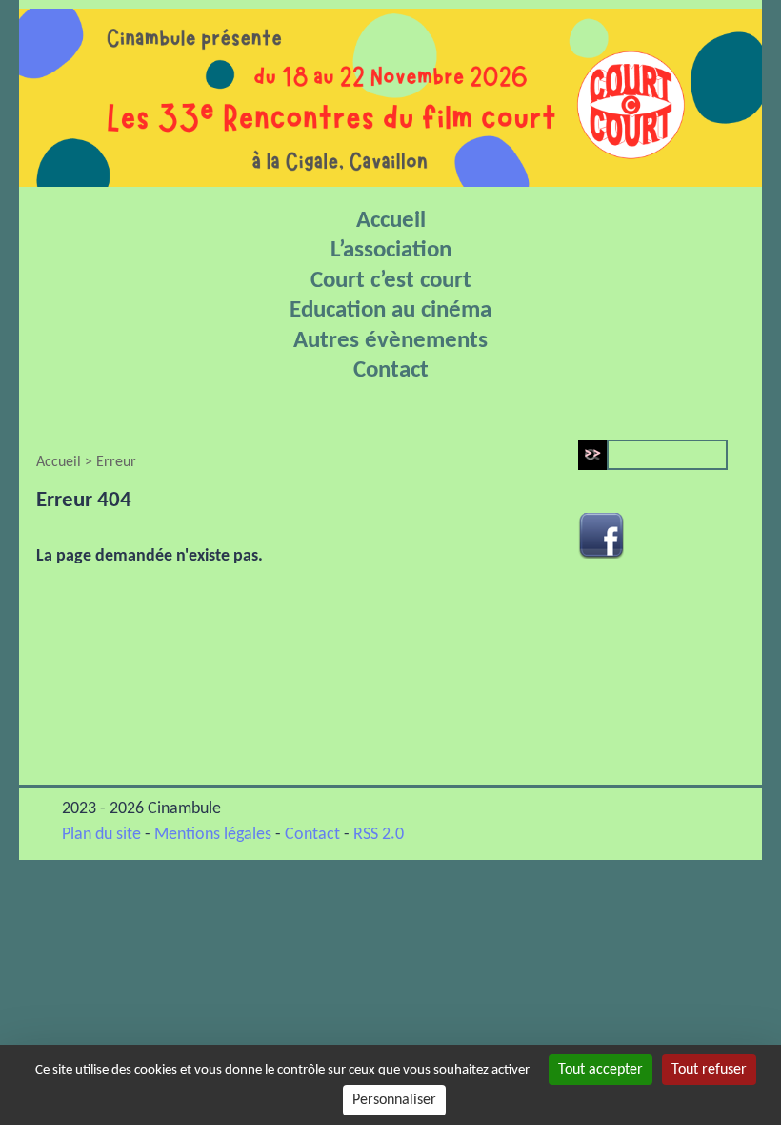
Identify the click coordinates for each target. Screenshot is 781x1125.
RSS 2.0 (378, 835)
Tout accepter (600, 1069)
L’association (390, 250)
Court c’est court (390, 281)
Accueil (391, 221)
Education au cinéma (390, 310)
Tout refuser (709, 1069)
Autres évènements (390, 341)
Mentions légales (212, 835)
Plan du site (101, 835)
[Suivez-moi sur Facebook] (601, 539)
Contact (391, 370)
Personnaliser (394, 1100)
